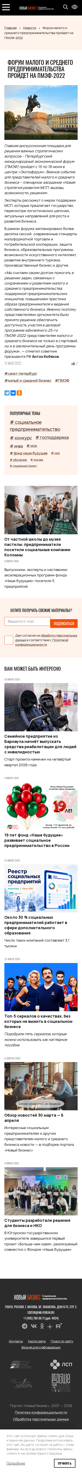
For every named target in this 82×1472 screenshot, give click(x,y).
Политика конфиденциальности (41, 1412)
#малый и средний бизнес (27, 380)
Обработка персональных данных (41, 1419)
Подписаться (64, 623)
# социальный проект (23, 466)
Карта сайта (36, 1341)
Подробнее (16, 1463)
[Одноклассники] (19, 393)
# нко (55, 453)
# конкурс (21, 438)
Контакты (16, 1341)
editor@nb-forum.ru (41, 1312)
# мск (31, 445)
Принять (65, 1463)
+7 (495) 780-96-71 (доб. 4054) (41, 1318)
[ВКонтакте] (13, 393)
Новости (29, 28)
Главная (10, 28)
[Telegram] (7, 393)
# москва (36, 460)
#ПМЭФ (62, 380)
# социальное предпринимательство (35, 425)
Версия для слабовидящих (41, 1347)
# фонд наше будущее (28, 453)
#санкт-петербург (20, 373)
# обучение (18, 460)
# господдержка (52, 437)
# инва (16, 446)
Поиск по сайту (62, 1341)
